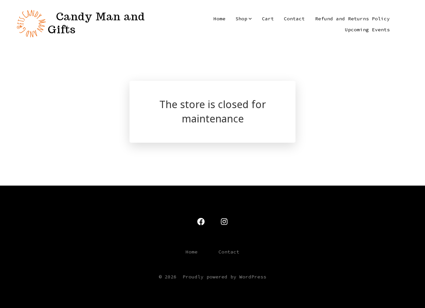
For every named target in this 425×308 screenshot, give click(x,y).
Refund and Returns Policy (352, 19)
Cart (268, 19)
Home (219, 19)
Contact (294, 19)
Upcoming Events (367, 30)
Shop (241, 19)
